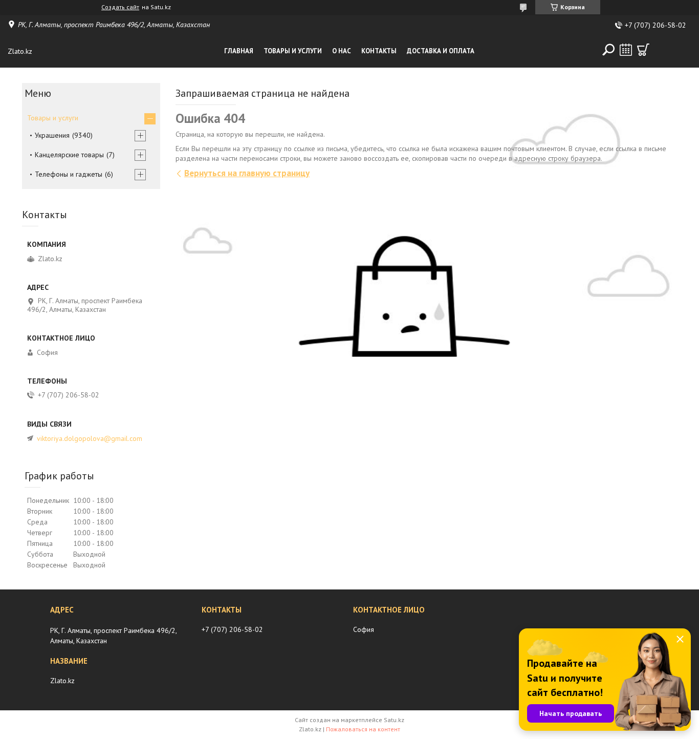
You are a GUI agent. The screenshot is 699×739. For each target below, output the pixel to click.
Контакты (379, 51)
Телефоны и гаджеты (68, 174)
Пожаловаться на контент (363, 729)
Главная (238, 51)
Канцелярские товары (69, 154)
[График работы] (626, 50)
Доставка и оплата (440, 51)
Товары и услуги (293, 51)
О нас (341, 51)
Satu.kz (394, 720)
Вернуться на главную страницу (247, 173)
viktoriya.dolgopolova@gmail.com (89, 438)
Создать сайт (120, 7)
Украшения (52, 135)
